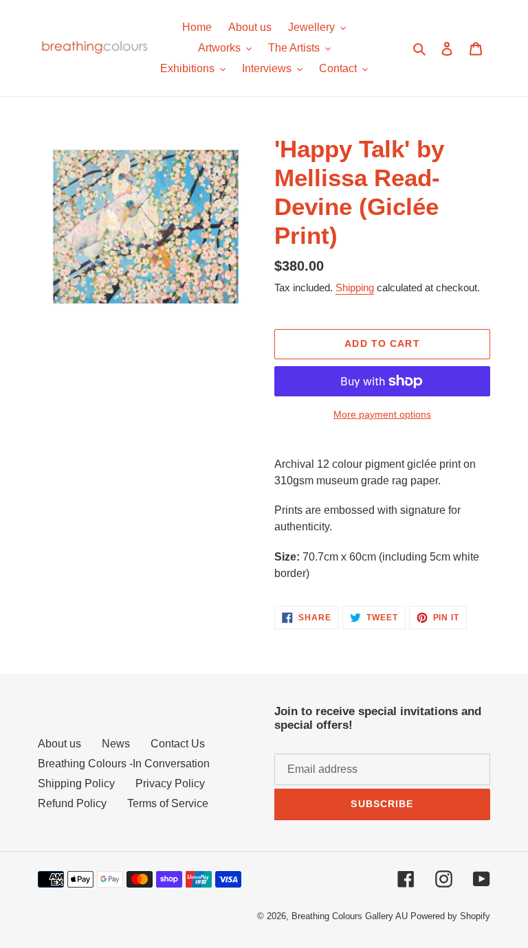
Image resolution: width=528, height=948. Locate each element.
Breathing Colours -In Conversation (124, 763)
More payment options (382, 414)
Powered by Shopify (450, 916)
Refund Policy (72, 803)
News (116, 743)
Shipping (355, 287)
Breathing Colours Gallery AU (350, 916)
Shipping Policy (76, 783)
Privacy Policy (170, 783)
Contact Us (178, 743)
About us (59, 743)
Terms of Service (167, 803)
